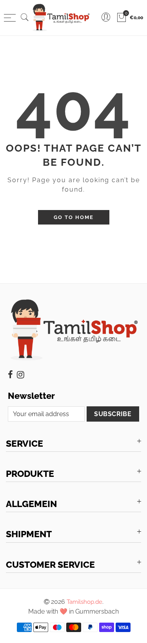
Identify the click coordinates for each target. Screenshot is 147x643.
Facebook (10, 374)
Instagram (20, 374)
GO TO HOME (74, 217)
